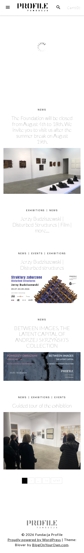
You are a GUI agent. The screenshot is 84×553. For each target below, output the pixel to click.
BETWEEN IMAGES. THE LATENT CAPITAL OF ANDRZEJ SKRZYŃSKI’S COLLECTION (42, 337)
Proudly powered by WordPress (34, 540)
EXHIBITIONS (35, 210)
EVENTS (37, 253)
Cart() (74, 8)
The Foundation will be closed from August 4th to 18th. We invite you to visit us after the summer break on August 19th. (41, 130)
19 (46, 480)
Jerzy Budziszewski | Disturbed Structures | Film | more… (42, 224)
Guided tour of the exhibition (42, 405)
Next (56, 480)
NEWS (42, 109)
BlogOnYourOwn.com (50, 545)
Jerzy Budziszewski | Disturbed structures (42, 265)
